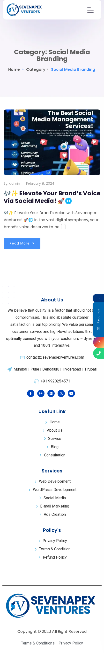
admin (14, 183)
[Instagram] (98, 342)
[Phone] (98, 353)
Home (14, 69)
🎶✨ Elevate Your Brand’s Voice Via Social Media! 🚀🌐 (52, 197)
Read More (20, 243)
